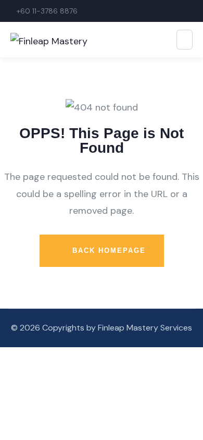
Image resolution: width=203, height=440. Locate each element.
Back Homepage (107, 250)
